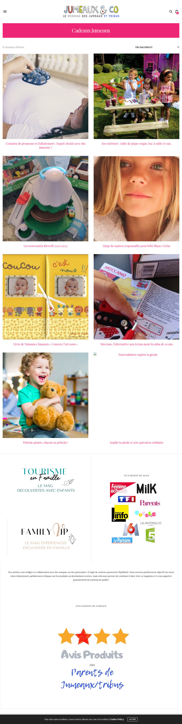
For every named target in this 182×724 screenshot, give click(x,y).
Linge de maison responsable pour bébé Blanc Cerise (136, 246)
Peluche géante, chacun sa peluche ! (45, 442)
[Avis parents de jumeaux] (91, 657)
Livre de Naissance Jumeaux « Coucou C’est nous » (46, 344)
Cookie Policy (116, 719)
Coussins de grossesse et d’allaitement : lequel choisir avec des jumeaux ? (45, 145)
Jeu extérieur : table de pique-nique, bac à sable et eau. (136, 143)
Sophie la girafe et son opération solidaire (136, 442)
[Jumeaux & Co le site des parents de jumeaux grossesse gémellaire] (91, 11)
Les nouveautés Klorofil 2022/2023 (45, 246)
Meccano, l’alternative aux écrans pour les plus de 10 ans (136, 344)
